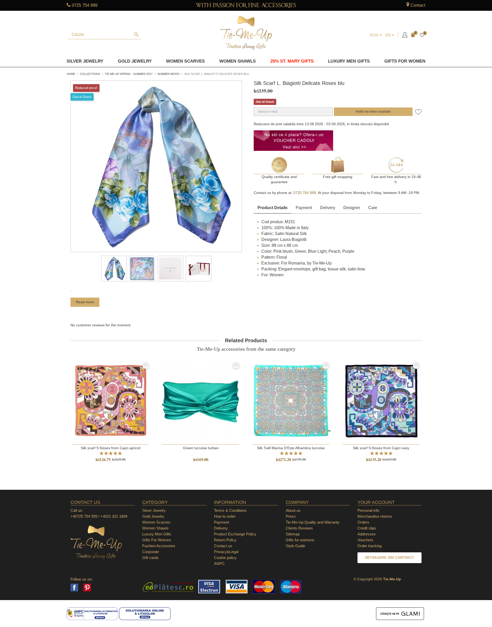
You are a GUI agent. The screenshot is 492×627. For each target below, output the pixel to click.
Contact (418, 5)
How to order (224, 516)
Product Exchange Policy (235, 534)
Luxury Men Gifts (156, 534)
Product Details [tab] (273, 207)
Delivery (327, 207)
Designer (351, 207)
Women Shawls (237, 61)
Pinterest (87, 587)
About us (293, 510)
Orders (363, 522)
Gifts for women (404, 61)
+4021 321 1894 (113, 516)
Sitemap (293, 534)
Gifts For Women (156, 540)
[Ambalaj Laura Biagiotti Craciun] (198, 268)
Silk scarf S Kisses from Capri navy (381, 448)
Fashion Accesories (158, 546)
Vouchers (365, 540)
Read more (85, 302)
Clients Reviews (299, 528)
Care (372, 207)
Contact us (223, 546)
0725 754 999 (84, 5)
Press (291, 516)
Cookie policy (225, 557)
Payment (304, 207)
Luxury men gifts (349, 61)
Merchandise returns (374, 516)
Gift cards (150, 557)
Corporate (150, 552)
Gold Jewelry (135, 61)
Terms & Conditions (230, 510)
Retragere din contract (389, 558)
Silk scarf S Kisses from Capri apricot (110, 448)
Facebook (74, 587)
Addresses (366, 534)
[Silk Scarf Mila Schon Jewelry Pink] (114, 268)
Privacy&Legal (226, 552)
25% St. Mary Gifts (292, 61)
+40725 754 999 (83, 516)
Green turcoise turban (201, 448)
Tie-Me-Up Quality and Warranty (313, 522)
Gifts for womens (300, 540)
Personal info (368, 510)
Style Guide (295, 546)
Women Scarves (185, 61)
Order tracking (369, 546)
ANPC (219, 563)
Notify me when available (373, 111)
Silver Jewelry (85, 61)
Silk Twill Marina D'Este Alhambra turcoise (291, 448)
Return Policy (225, 540)
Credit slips (366, 528)
